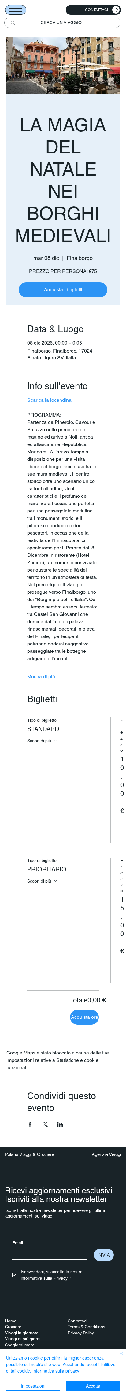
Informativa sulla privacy (55, 1371)
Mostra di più (41, 677)
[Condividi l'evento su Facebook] (30, 1124)
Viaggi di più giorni (22, 1338)
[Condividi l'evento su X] (45, 1124)
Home (11, 1320)
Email (19, 1242)
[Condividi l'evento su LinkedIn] (60, 1124)
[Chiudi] (117, 1357)
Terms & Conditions (86, 1326)
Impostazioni (33, 1386)
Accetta (93, 1386)
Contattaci (77, 1320)
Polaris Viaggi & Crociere (29, 1154)
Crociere (13, 1326)
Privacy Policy (81, 1332)
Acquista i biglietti (63, 290)
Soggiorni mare (20, 1344)
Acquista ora (84, 1017)
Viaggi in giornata (22, 1332)
